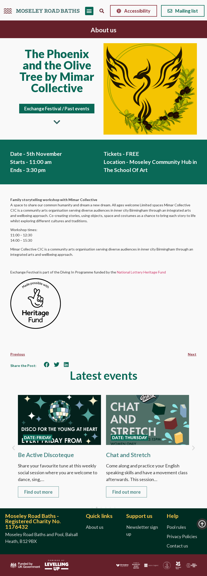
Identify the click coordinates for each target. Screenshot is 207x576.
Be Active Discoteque (46, 454)
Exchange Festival (42, 108)
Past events (77, 108)
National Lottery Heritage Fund (141, 272)
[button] (89, 11)
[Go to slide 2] (96, 507)
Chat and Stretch (128, 454)
